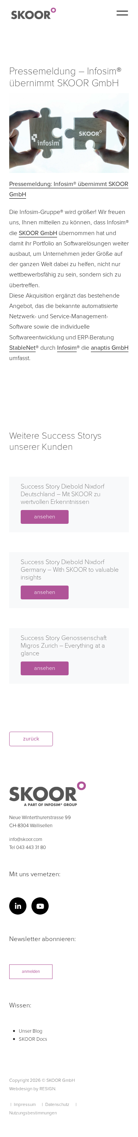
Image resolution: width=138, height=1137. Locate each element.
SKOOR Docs (33, 1039)
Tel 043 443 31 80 (27, 847)
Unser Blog (30, 1031)
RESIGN (47, 1088)
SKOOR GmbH (38, 233)
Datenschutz (57, 1104)
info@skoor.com (25, 839)
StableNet (22, 348)
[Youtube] (40, 906)
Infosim (67, 348)
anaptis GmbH (109, 348)
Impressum (25, 1104)
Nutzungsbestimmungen (33, 1113)
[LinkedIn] (17, 906)
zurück (31, 739)
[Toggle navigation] (122, 14)
